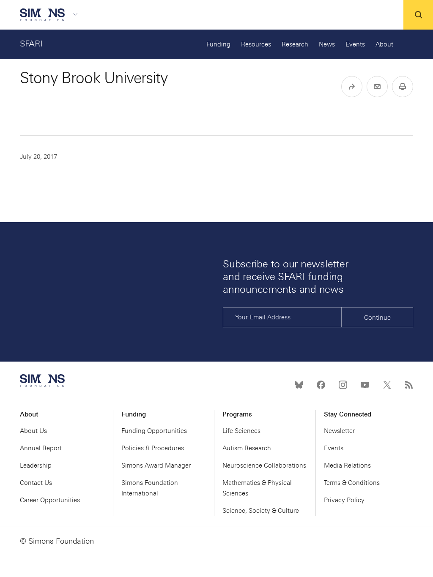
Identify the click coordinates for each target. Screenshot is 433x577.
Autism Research (246, 448)
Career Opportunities (50, 500)
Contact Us (36, 483)
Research (295, 44)
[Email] (377, 86)
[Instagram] (343, 385)
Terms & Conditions (352, 483)
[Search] (418, 15)
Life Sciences (241, 431)
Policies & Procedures (152, 448)
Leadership (36, 465)
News (327, 44)
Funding (218, 44)
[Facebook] (321, 385)
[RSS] (409, 385)
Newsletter (339, 431)
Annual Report (41, 448)
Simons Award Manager (156, 465)
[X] (387, 385)
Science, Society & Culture (260, 510)
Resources (256, 44)
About (384, 44)
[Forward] (351, 86)
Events (355, 44)
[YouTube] (365, 385)
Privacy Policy (344, 500)
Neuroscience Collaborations (264, 465)
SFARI (31, 43)
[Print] (402, 86)
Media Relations (347, 465)
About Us (33, 431)
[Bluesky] (299, 385)
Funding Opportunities (154, 431)
